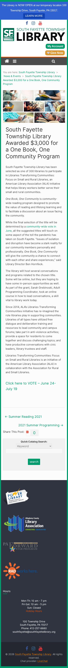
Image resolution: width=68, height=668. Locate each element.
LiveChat (42, 660)
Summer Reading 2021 (23, 416)
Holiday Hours (34, 610)
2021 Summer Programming (40, 425)
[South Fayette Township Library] (7, 61)
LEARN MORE (34, 15)
